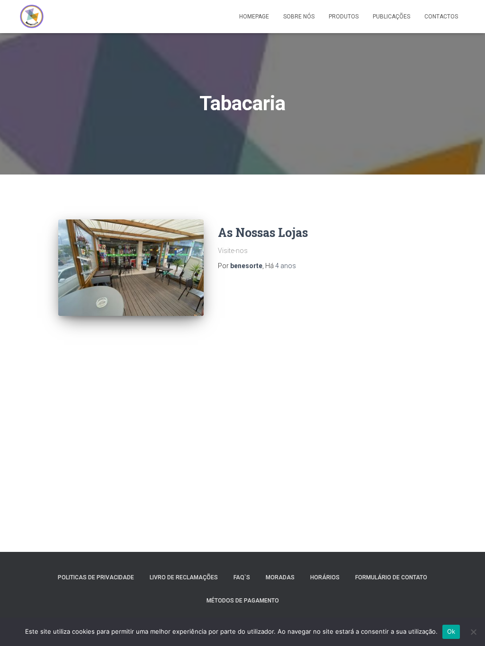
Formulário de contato (391, 577)
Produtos (344, 16)
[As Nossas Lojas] (131, 267)
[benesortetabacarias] (32, 16)
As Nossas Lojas (263, 232)
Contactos (441, 16)
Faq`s (242, 577)
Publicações (391, 16)
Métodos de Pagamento (243, 600)
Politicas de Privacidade (96, 577)
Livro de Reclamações (184, 577)
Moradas (280, 577)
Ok (451, 631)
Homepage (254, 16)
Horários (325, 577)
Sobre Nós (298, 16)
